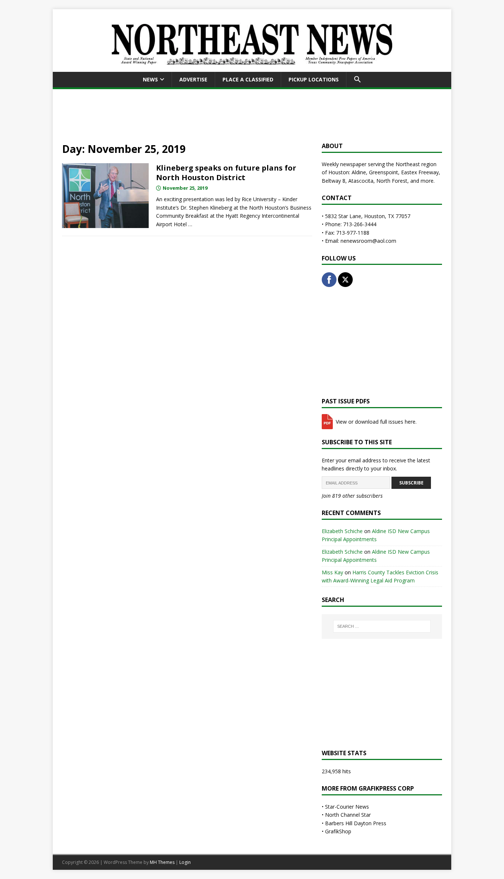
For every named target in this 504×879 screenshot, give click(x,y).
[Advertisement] (252, 114)
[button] (357, 79)
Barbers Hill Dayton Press (355, 823)
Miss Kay (332, 572)
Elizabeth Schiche (342, 531)
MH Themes (162, 862)
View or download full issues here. (375, 421)
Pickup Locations (314, 79)
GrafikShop (338, 831)
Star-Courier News (347, 806)
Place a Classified (247, 79)
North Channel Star (348, 814)
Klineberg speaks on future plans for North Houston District (226, 172)
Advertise (193, 79)
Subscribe (411, 483)
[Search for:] (382, 626)
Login (185, 862)
